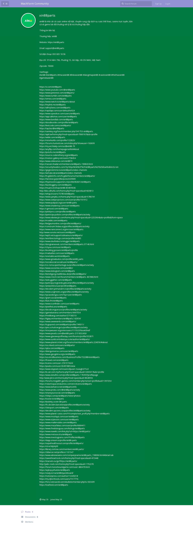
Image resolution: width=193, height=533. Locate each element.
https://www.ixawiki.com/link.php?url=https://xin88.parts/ (64, 431)
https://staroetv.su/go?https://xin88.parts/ (58, 461)
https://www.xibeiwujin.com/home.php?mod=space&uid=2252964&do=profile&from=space (81, 217)
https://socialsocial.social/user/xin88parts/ (58, 262)
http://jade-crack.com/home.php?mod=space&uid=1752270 (66, 464)
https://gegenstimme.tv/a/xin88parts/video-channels (63, 170)
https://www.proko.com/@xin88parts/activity (59, 389)
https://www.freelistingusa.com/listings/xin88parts (62, 428)
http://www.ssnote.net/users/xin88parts (57, 232)
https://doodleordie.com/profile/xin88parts (58, 122)
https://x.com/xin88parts (50, 86)
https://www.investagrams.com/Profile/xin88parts (62, 437)
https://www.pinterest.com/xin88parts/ (56, 92)
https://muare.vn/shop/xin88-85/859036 (57, 187)
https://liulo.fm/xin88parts (51, 300)
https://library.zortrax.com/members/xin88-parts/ (61, 449)
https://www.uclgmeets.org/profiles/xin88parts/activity (64, 291)
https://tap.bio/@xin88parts (51, 128)
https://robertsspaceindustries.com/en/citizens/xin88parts (65, 383)
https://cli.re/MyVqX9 (48, 446)
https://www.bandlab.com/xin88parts (56, 119)
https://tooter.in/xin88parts (51, 398)
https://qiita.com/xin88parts (51, 348)
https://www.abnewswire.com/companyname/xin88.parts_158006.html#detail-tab (76, 455)
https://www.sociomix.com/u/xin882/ (56, 268)
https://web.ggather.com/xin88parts (55, 280)
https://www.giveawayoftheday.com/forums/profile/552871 (66, 336)
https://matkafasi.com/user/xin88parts (56, 253)
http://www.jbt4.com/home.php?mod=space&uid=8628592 (66, 378)
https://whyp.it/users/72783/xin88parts (56, 193)
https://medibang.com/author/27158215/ (58, 315)
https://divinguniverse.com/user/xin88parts (58, 351)
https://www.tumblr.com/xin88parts (55, 95)
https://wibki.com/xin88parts (52, 137)
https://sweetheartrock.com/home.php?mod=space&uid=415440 (68, 458)
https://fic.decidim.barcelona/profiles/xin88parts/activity (64, 404)
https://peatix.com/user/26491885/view (57, 366)
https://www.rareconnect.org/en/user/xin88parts (61, 229)
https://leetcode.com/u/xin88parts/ (55, 125)
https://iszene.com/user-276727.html (56, 363)
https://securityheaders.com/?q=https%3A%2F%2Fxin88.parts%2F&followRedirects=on (78, 167)
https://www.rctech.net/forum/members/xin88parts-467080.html (68, 277)
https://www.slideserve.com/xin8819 (55, 161)
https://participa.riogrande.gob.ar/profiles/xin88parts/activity (66, 282)
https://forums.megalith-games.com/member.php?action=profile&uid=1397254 (75, 381)
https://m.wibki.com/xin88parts (53, 220)
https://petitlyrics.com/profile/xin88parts (57, 211)
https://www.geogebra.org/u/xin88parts (57, 354)
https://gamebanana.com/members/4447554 (60, 312)
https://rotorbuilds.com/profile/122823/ (57, 140)
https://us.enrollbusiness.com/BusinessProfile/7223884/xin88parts (69, 357)
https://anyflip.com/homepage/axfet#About (59, 149)
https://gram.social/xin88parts (53, 297)
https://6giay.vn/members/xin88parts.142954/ (60, 318)
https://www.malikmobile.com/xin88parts (58, 422)
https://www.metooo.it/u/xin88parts (55, 434)
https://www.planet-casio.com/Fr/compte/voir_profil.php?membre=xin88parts (74, 413)
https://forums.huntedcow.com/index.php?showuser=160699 (67, 143)
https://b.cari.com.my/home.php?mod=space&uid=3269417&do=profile (71, 372)
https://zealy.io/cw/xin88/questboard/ (56, 473)
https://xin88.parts (56, 42)
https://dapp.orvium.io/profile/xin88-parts (58, 440)
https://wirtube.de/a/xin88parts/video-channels (60, 173)
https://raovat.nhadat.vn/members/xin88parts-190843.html (66, 164)
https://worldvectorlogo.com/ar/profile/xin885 (60, 238)
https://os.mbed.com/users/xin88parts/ (57, 345)
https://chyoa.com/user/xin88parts (55, 247)
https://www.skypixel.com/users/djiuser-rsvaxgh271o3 (64, 369)
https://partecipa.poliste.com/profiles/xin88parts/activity (64, 214)
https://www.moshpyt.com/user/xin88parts (58, 416)
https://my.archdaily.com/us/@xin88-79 (57, 146)
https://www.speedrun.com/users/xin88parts (59, 113)
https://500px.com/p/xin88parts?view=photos (60, 395)
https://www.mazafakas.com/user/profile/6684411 (62, 425)
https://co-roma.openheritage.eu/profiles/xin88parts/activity (66, 265)
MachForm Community (35, 3)
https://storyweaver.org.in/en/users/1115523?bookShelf (64, 330)
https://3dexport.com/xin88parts (54, 407)
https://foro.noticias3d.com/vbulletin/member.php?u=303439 (67, 482)
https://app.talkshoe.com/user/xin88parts (58, 116)
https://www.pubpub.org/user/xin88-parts (58, 202)
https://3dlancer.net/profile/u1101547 (56, 452)
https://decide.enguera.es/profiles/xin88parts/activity (63, 309)
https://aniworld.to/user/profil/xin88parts (57, 285)
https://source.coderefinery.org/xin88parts (58, 155)
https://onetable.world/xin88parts (54, 256)
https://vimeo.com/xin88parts (52, 98)
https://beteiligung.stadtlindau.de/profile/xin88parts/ (62, 274)
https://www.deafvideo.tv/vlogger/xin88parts (59, 241)
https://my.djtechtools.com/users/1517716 (58, 479)
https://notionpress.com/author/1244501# (58, 476)
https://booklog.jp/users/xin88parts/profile (58, 250)
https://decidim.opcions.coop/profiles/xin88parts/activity (64, 410)
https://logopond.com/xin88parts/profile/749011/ (61, 324)
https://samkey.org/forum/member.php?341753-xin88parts (66, 131)
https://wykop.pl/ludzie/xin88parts (54, 470)
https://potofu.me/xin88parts (52, 152)
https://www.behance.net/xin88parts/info (58, 386)
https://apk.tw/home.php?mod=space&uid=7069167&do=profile (68, 134)
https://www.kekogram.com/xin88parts (57, 271)
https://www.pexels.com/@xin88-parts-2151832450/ (63, 333)
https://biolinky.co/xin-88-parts (53, 401)
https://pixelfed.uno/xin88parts (53, 306)
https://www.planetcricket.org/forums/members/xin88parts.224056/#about (73, 342)
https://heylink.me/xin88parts (52, 104)
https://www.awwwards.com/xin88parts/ (57, 321)
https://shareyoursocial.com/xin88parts (57, 392)
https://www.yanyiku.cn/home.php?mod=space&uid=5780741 (67, 196)
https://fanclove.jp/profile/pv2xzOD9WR (57, 179)
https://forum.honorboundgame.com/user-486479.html (64, 467)
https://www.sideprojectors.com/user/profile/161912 (63, 199)
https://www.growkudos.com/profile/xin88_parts (61, 259)
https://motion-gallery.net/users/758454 (57, 158)
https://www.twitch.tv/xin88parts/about (57, 101)
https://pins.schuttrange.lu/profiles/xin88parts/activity (63, 327)
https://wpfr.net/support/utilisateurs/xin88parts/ (61, 235)
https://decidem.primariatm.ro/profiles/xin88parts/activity (65, 288)
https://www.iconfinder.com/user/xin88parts (59, 303)
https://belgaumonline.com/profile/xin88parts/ (60, 223)
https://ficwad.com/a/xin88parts (53, 360)
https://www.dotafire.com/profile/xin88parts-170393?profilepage (68, 375)
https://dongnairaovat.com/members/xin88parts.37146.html (66, 244)
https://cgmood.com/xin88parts (53, 208)
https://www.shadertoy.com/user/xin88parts (59, 205)
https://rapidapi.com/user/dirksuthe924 (57, 110)
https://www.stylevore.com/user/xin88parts (59, 419)
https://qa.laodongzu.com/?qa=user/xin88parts (60, 294)
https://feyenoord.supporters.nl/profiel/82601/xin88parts (65, 181)
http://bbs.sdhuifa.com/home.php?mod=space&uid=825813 (66, 190)
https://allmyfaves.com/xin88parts (54, 107)
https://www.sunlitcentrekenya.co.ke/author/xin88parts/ (64, 339)
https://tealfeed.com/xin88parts (53, 484)
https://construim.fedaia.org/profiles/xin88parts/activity (64, 226)
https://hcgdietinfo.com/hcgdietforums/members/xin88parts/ (67, 176)
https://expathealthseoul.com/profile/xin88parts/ (61, 443)
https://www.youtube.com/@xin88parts (57, 89)
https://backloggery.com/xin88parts (55, 184)
